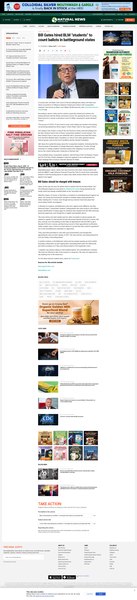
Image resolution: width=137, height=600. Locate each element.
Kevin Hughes (71, 381)
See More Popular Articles (19, 126)
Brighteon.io (113, 548)
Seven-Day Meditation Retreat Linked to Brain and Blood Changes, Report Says (18, 87)
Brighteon (10, 14)
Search (133, 14)
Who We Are (61, 548)
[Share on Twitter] (49, 51)
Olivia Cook (70, 332)
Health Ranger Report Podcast (92, 555)
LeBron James (74, 58)
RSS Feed (87, 564)
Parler (111, 555)
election (62, 57)
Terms (49, 583)
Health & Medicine (53, 26)
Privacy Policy (62, 566)
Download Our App (110, 14)
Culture (41, 26)
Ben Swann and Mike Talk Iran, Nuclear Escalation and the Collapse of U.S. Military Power (11, 179)
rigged (77, 60)
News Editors (71, 398)
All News (86, 550)
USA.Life (112, 568)
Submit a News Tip (63, 564)
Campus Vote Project (51, 285)
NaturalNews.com (44, 270)
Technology (109, 26)
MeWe (111, 564)
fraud (47, 58)
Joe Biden (66, 58)
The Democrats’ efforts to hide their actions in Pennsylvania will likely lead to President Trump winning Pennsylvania (78, 487)
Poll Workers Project (57, 60)
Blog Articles (87, 561)
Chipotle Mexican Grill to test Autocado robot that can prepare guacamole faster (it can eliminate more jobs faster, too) (79, 384)
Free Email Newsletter (64, 552)
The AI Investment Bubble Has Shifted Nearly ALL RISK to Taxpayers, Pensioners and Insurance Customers (27, 193)
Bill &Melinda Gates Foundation (61, 55)
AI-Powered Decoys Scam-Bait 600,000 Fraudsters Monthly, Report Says (18, 50)
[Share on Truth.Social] (61, 51)
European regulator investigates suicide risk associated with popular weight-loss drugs (78, 335)
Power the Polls (69, 60)
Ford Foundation (79, 288)
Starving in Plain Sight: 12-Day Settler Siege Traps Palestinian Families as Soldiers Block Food (18, 119)
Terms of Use (62, 568)
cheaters (49, 57)
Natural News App (89, 557)
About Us (119, 14)
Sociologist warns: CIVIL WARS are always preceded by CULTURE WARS (79, 351)
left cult (82, 58)
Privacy (45, 583)
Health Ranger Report (11, 159)
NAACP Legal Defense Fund (47, 294)
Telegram (112, 552)
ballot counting (46, 55)
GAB (111, 566)
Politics (32, 26)
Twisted (81, 60)
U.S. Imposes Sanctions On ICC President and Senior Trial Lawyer (16, 57)
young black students (91, 60)
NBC (49, 60)
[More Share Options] (70, 51)
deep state (56, 57)
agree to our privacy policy (45, 596)
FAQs (125, 14)
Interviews (28, 14)
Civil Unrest (46, 31)
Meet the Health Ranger (64, 550)
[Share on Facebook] (44, 51)
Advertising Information (64, 561)
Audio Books (36, 14)
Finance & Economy (69, 26)
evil (76, 57)
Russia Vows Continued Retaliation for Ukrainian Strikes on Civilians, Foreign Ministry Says (18, 64)
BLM (91, 55)
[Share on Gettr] (65, 51)
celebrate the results (72, 189)
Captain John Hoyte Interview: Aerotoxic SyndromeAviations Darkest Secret (25, 204)
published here (71, 585)
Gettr (111, 559)
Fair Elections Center (84, 57)
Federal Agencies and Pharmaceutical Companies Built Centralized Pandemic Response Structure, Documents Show (18, 72)
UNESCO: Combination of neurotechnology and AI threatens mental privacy (78, 368)
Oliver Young (71, 365)
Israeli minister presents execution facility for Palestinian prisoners (17, 112)
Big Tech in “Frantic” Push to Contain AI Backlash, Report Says (18, 43)
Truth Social (113, 557)
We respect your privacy (10, 561)
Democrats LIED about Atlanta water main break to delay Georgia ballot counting (77, 471)
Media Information (63, 559)
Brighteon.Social (114, 550)
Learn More (90, 594)
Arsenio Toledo (71, 349)
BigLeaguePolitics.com (46, 266)
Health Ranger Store (89, 552)
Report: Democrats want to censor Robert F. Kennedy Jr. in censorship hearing (77, 400)
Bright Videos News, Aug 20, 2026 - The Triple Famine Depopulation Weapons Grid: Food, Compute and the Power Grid (11, 205)
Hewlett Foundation (56, 58)
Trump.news (75, 258)
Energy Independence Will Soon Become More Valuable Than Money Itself (10, 192)
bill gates (74, 55)
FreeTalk (112, 561)
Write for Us (61, 557)
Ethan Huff (52, 46)
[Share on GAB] (57, 51)
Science (98, 26)
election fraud (70, 57)
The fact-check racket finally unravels (71, 416)
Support (60, 555)
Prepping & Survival (85, 26)
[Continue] (41, 557)
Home (3, 14)
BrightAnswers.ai (98, 14)
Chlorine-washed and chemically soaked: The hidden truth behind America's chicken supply (16, 96)
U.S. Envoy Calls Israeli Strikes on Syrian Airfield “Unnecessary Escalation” (18, 80)
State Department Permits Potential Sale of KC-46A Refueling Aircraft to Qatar (17, 104)
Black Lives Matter (83, 55)
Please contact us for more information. (49, 532)
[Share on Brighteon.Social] (40, 51)
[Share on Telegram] (53, 51)
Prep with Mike (19, 14)
